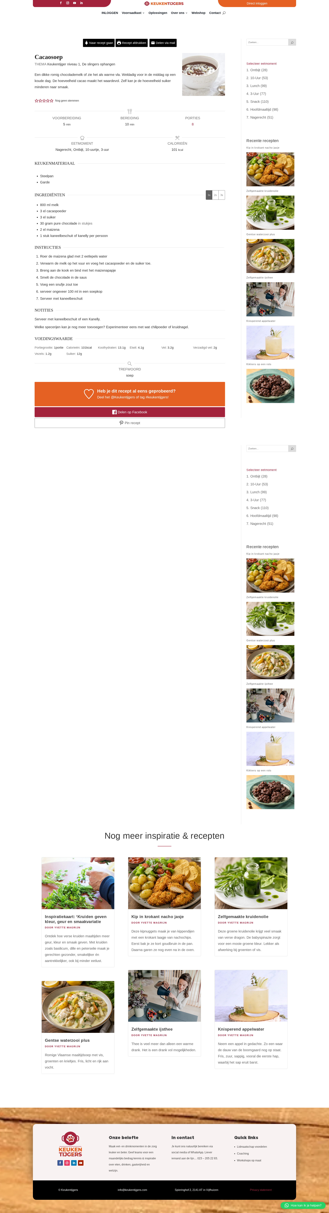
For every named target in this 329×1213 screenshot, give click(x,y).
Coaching (243, 1153)
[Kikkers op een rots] (270, 386)
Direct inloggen (257, 3)
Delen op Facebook (132, 412)
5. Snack (253, 101)
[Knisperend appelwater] (270, 343)
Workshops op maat (249, 1160)
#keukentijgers (157, 397)
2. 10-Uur (253, 78)
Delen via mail (165, 43)
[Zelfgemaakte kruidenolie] (270, 213)
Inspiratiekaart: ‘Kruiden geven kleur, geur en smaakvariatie (76, 919)
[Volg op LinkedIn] (81, 3)
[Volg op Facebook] (61, 3)
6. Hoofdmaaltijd (258, 109)
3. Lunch (253, 86)
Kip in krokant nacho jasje (157, 916)
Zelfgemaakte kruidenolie (243, 916)
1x (209, 195)
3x (221, 195)
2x (215, 195)
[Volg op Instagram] (67, 3)
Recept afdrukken (133, 43)
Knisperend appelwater (241, 1029)
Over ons (177, 13)
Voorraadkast (131, 13)
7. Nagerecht (256, 117)
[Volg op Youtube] (74, 3)
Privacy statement (261, 1189)
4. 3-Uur (252, 94)
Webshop (198, 13)
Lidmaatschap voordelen (252, 1146)
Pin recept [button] (132, 423)
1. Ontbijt (253, 70)
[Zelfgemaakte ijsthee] (270, 299)
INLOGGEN (110, 13)
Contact (215, 13)
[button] (36, 101)
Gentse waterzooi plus (67, 1040)
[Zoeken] (292, 42)
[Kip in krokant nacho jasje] (270, 169)
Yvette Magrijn (67, 927)
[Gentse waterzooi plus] (270, 256)
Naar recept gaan (100, 43)
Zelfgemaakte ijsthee (152, 1029)
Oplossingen (158, 13)
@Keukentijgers (123, 397)
